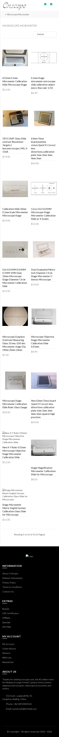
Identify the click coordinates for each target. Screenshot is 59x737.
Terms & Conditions (12, 587)
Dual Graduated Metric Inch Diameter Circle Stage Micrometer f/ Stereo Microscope (43, 274)
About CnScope (10, 573)
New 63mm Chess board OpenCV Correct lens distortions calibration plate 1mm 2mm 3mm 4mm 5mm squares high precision (43, 409)
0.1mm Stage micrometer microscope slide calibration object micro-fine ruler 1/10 (43, 83)
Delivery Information (12, 578)
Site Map (6, 626)
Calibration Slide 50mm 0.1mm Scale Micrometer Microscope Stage (15, 212)
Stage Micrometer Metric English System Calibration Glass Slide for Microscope (14, 509)
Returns (6, 653)
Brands (5, 608)
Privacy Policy (9, 582)
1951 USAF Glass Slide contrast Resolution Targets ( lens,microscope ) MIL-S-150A (15, 145)
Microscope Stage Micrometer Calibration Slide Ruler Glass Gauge (14, 404)
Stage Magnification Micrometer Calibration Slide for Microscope (43, 471)
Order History (9, 648)
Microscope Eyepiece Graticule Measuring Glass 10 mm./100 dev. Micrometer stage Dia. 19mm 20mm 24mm (14, 343)
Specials (6, 622)
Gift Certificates (10, 613)
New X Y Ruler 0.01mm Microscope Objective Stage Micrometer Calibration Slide (14, 452)
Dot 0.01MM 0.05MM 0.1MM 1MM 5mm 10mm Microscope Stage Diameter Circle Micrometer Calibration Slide (14, 277)
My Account (8, 644)
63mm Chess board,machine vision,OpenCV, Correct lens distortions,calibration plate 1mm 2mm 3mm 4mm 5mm (43, 148)
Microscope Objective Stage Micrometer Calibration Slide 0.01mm (42, 341)
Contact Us (8, 591)
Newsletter (8, 662)
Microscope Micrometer (18, 14)
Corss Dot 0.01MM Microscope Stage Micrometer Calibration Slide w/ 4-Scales (43, 213)
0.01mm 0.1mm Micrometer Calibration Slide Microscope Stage (14, 81)
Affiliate (6, 617)
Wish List (6, 657)
